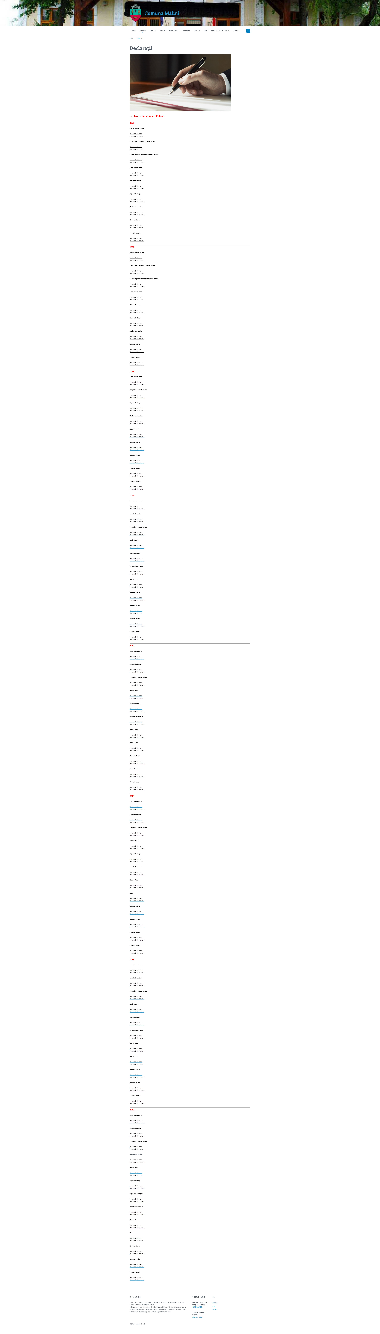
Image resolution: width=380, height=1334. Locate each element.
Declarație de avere (136, 134)
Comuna (214, 1303)
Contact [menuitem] (236, 31)
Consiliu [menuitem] (153, 31)
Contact (214, 1310)
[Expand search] (248, 31)
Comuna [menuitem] (197, 31)
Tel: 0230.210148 (196, 1307)
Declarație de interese (137, 136)
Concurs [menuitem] (186, 31)
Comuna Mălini (161, 13)
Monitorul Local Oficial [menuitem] (220, 31)
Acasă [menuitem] (133, 31)
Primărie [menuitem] (143, 31)
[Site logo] (136, 21)
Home (131, 38)
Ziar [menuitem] (205, 31)
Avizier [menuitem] (162, 31)
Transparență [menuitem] (174, 31)
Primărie (139, 38)
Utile (213, 1306)
